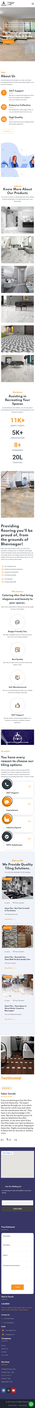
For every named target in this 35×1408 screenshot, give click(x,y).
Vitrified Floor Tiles (7, 1372)
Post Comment (19, 903)
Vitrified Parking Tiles (8, 1369)
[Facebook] (3, 1390)
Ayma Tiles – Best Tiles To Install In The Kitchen (17, 910)
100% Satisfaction (14, 845)
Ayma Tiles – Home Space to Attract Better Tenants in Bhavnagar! (15, 1008)
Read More (26, 43)
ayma (8, 903)
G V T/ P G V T (6, 1375)
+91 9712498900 (9, 1323)
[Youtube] (13, 1390)
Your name (6, 1236)
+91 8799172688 (9, 1318)
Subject (5, 1255)
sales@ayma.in (10, 1334)
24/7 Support (12, 793)
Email (3, 1199)
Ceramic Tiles (5, 1378)
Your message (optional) (11, 1265)
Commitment (12, 810)
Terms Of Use (12, 1405)
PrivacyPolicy (23, 1405)
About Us (4, 1349)
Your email (6, 1245)
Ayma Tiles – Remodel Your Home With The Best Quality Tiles (17, 958)
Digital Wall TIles (6, 1382)
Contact (4, 1352)
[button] (17, 738)
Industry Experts (13, 828)
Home (3, 1345)
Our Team (4, 1355)
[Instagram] (8, 1390)
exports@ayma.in (10, 1330)
